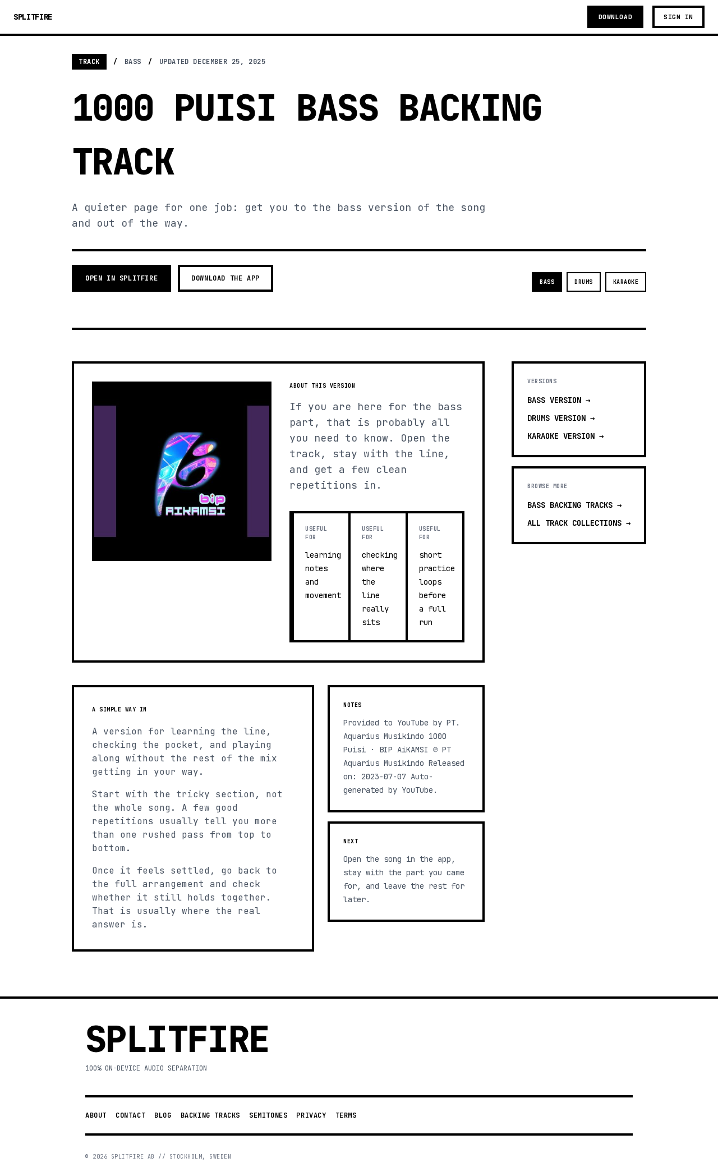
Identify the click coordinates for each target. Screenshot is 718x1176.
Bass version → (558, 400)
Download (615, 17)
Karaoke (626, 282)
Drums (583, 282)
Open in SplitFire (121, 278)
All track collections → (578, 523)
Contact (130, 1115)
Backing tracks (210, 1115)
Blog (162, 1115)
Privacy (311, 1115)
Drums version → (561, 418)
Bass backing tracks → (574, 505)
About (96, 1115)
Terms (346, 1115)
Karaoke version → (565, 436)
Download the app (225, 278)
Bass (547, 282)
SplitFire (32, 17)
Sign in (678, 17)
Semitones (268, 1115)
